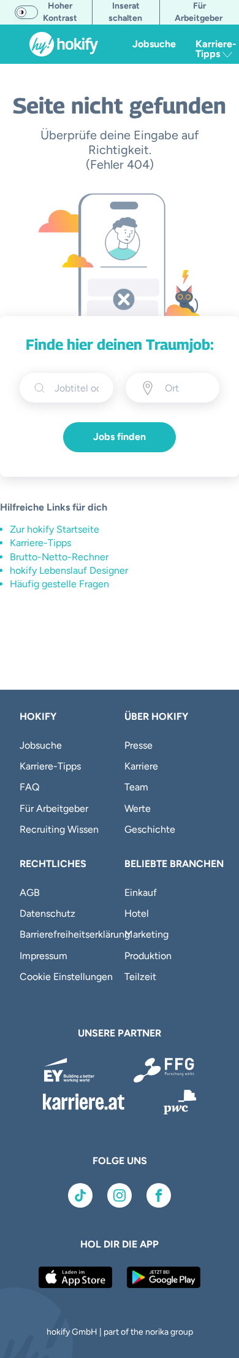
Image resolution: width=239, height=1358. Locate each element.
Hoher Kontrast (60, 12)
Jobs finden (119, 436)
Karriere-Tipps (40, 543)
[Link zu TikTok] (80, 1195)
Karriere (141, 766)
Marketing (146, 934)
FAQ (29, 787)
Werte (137, 808)
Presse (138, 745)
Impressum (43, 956)
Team (136, 787)
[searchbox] (77, 388)
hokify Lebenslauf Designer (69, 570)
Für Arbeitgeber (54, 808)
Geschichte (149, 829)
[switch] (26, 12)
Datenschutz (47, 913)
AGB (30, 892)
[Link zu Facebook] (158, 1195)
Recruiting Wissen (59, 829)
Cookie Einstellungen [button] (66, 976)
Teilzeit (140, 976)
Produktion (148, 956)
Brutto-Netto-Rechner (59, 557)
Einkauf (140, 892)
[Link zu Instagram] (119, 1195)
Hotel (136, 913)
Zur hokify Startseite (54, 529)
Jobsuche (154, 44)
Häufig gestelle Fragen (59, 584)
